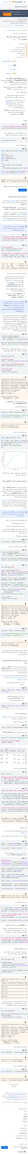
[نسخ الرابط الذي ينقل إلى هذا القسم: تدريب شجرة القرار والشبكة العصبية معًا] (23, 663)
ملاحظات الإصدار (23, 1130)
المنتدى (25, 1113)
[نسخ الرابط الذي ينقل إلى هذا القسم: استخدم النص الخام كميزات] (6, 197)
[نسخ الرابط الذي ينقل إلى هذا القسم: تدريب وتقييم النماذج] (12, 949)
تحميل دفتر (11, 69)
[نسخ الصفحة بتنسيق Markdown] (14, 39)
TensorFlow (24, 30)
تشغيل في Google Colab (8, 61)
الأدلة (4, 30)
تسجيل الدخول (5, 2)
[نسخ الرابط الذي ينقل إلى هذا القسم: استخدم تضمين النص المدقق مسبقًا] (25, 484)
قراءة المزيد (7, 14)
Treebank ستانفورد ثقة (21, 214)
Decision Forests (21, 7)
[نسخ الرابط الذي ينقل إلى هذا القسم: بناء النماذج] (18, 828)
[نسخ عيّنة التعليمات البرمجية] (25, 124)
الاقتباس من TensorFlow (21, 1138)
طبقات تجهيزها (19, 853)
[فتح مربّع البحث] (10, 2)
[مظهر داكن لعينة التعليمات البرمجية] (23, 124)
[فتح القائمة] (24, 2)
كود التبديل (22, 190)
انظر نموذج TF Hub (10, 73)
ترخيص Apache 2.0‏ (14, 1096)
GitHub (25, 1116)
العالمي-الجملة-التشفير (7, 500)
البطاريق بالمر (15, 717)
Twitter (25, 1119)
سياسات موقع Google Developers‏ (15, 1097)
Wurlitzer (21, 133)
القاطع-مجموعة (11, 200)
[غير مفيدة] (14, 33)
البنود (26, 1144)
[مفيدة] (16, 33)
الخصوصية (21, 1144)
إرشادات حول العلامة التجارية (21, 1135)
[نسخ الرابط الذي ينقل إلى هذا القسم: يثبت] (21, 120)
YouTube (24, 1121)
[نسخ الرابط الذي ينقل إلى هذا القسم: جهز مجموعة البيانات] (13, 714)
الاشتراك (4, 1147)
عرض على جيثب (10, 65)
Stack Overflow (23, 1133)
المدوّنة (25, 1111)
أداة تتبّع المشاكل (23, 1128)
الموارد (18, 30)
